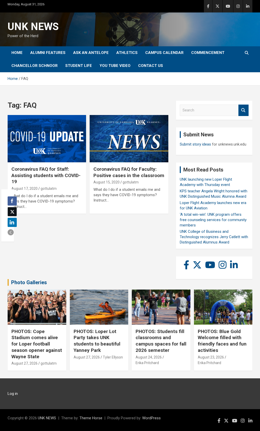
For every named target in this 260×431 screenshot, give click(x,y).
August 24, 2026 (149, 357)
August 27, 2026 (24, 363)
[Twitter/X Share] (12, 211)
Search (243, 110)
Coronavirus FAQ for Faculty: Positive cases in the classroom (128, 172)
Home (17, 52)
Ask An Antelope (91, 52)
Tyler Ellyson (113, 357)
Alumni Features (48, 52)
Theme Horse (90, 418)
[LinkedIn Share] (12, 222)
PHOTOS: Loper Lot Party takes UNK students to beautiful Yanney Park (97, 340)
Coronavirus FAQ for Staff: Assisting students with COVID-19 (45, 175)
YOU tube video (115, 65)
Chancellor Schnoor (34, 65)
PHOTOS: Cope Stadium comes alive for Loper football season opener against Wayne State (36, 344)
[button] (11, 232)
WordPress (151, 418)
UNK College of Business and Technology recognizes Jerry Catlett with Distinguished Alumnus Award (214, 237)
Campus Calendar (164, 52)
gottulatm (49, 188)
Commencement (207, 52)
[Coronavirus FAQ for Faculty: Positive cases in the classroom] (128, 139)
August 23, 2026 (211, 357)
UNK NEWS (33, 27)
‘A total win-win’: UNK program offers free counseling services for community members (213, 219)
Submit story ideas (195, 144)
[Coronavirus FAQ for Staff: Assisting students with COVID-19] (46, 139)
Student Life (78, 65)
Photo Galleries (29, 282)
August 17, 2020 (24, 188)
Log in (13, 393)
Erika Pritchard (147, 363)
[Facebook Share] (12, 201)
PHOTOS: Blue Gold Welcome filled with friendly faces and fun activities (222, 340)
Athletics (127, 52)
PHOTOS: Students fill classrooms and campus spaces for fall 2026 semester (161, 340)
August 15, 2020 (106, 182)
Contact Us (150, 65)
